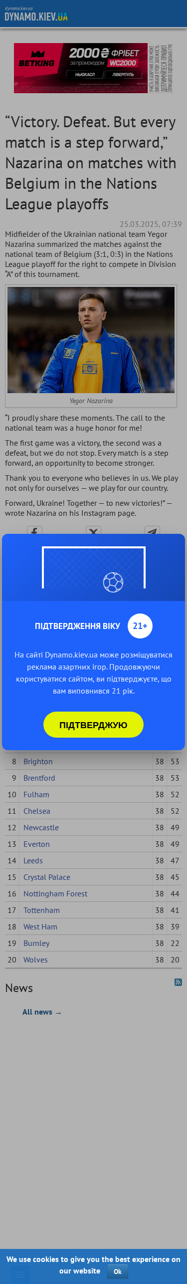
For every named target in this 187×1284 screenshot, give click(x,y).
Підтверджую (93, 724)
